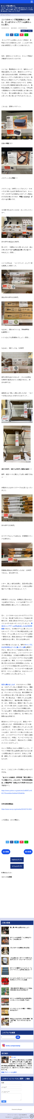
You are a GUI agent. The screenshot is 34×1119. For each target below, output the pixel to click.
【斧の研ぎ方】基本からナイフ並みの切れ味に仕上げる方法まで (21, 989)
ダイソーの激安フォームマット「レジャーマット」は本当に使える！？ (21, 968)
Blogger (20, 1109)
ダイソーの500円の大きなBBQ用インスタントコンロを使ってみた (21, 999)
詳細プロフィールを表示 (9, 1072)
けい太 (13, 1057)
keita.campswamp (13, 1046)
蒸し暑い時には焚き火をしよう (19, 927)
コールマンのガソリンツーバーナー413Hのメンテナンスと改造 (21, 979)
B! (16, 34)
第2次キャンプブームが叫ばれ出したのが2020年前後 (17, 626)
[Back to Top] (32, 1116)
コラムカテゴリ (17, 866)
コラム (29, 31)
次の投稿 (6, 852)
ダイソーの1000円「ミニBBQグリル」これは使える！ (20, 938)
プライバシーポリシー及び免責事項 (17, 1114)
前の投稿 (28, 852)
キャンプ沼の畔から (8, 6)
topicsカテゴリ (17, 859)
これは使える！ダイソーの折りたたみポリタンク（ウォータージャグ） (21, 958)
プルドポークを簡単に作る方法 (19, 947)
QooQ (19, 1118)
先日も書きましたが (8, 684)
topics (23, 31)
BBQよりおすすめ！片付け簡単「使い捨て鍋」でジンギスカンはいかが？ (21, 1020)
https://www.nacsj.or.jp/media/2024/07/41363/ (16, 809)
